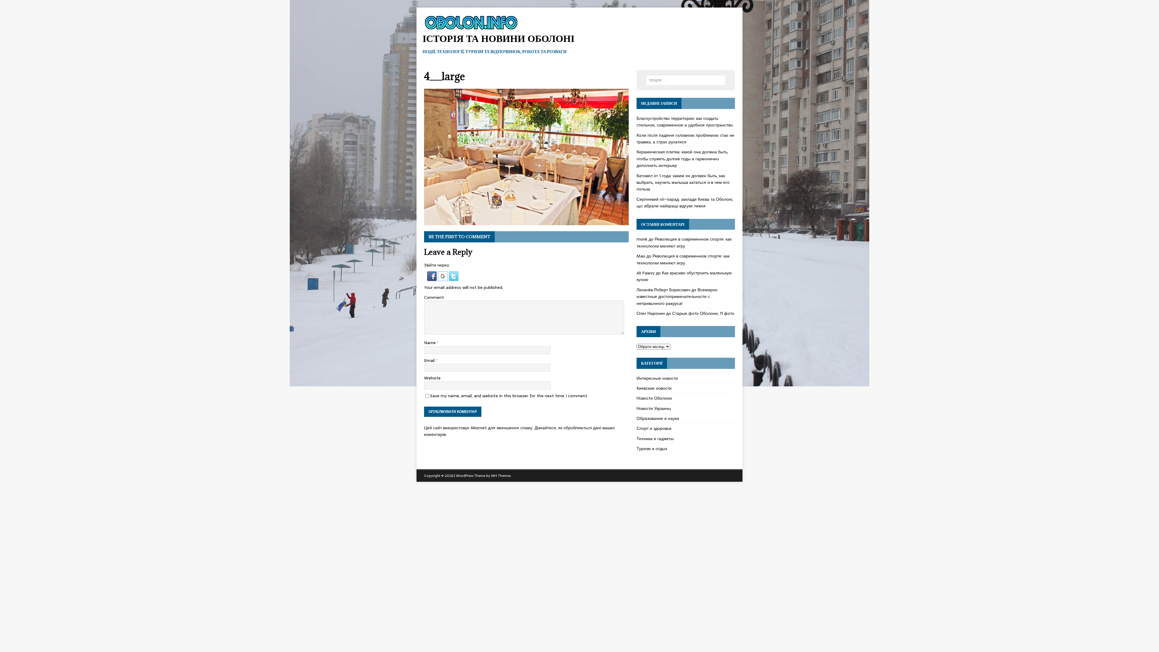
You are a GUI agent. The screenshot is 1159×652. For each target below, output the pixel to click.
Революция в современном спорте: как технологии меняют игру (684, 242)
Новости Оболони (654, 398)
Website (432, 378)
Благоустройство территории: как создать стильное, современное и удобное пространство (685, 121)
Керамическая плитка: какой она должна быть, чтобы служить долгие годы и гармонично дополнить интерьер (682, 159)
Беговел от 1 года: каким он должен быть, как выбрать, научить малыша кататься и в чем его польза (683, 182)
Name (430, 342)
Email (430, 360)
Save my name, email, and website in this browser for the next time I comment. (509, 395)
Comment (434, 297)
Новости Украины (654, 408)
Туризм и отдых (652, 448)
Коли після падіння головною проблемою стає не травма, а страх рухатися (685, 138)
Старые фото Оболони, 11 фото (703, 313)
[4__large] (526, 222)
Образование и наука (658, 418)
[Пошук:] (685, 80)
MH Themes (501, 476)
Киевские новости (654, 388)
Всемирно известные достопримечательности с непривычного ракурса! (677, 296)
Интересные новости (657, 378)
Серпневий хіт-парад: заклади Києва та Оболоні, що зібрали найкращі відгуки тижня (685, 202)
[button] (432, 277)
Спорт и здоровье (654, 428)
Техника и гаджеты (655, 438)
